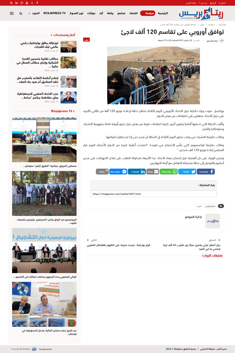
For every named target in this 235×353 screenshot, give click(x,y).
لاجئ (199, 206)
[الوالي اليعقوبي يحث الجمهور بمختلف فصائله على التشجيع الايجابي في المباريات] (44, 250)
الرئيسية (163, 12)
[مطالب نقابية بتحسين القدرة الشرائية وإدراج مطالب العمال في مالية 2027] (69, 62)
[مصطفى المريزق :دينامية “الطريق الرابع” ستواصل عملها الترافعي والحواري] (44, 139)
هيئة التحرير (191, 2)
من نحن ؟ (203, 2)
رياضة (110, 12)
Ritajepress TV (55, 12)
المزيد (35, 12)
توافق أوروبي (210, 206)
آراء (101, 12)
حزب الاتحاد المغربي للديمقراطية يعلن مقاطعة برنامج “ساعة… (37, 95)
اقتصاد (133, 12)
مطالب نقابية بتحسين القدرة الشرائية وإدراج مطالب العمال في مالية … (37, 62)
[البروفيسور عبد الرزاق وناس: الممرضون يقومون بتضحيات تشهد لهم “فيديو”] (44, 193)
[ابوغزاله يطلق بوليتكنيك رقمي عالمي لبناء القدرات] (69, 47)
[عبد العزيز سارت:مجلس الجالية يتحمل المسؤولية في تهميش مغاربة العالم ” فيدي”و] (44, 304)
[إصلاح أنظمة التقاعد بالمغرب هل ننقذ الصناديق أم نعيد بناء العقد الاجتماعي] (69, 82)
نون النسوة (76, 12)
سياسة (150, 12)
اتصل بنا (222, 2)
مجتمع (121, 12)
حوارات (91, 12)
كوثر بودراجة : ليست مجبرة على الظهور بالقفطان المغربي (118, 244)
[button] (206, 171)
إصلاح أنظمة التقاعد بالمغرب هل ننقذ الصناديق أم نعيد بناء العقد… (37, 79)
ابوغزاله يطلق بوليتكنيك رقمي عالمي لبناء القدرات (39, 44)
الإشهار (213, 2)
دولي (86, 40)
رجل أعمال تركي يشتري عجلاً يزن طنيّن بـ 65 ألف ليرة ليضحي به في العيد (191, 246)
